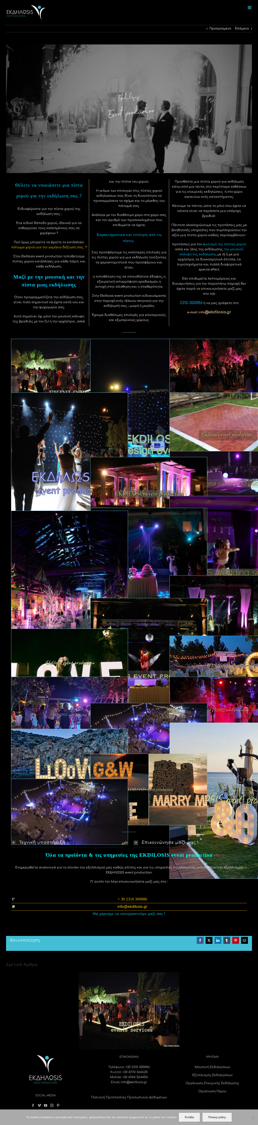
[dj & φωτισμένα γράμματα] (149, 756)
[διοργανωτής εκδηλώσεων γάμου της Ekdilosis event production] (149, 600)
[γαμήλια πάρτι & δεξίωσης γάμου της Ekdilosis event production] (149, 510)
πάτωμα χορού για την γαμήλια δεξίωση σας (47, 247)
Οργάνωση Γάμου (212, 1091)
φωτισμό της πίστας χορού (224, 244)
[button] (67, 842)
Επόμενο (242, 28)
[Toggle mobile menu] (250, 7)
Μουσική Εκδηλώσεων (212, 1067)
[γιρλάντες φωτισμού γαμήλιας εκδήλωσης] (149, 705)
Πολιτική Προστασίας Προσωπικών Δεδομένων (129, 1097)
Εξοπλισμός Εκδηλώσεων (212, 1075)
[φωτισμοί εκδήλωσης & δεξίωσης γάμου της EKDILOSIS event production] (69, 395)
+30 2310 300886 (137, 1067)
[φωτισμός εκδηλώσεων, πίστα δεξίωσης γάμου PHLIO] (69, 781)
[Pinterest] (58, 1105)
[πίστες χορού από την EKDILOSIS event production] (149, 341)
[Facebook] (33, 1105)
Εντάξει (189, 1117)
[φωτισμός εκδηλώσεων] (149, 459)
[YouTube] (45, 1105)
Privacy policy (217, 1117)
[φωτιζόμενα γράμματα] (69, 631)
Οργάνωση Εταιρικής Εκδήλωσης (212, 1083)
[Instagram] (51, 1105)
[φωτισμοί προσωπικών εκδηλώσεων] (69, 513)
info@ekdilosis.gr (134, 1082)
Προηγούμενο (220, 28)
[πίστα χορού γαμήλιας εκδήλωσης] (69, 679)
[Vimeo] (39, 1105)
